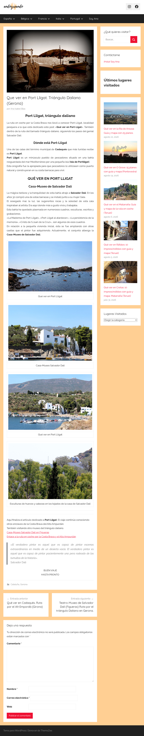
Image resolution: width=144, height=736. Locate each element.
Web (9, 706)
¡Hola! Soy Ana (111, 61)
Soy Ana (93, 18)
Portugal (75, 18)
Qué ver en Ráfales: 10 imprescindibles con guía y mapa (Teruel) (118, 248)
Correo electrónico (18, 697)
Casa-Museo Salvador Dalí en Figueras (28, 532)
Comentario (14, 643)
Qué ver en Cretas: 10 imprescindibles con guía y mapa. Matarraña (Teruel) (118, 291)
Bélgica (25, 18)
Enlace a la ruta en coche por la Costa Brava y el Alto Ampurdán (41, 536)
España (8, 18)
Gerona (23, 584)
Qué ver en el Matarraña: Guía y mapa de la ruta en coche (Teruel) (120, 208)
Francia (42, 18)
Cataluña (15, 584)
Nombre (12, 689)
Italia (58, 18)
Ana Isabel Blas (18, 109)
